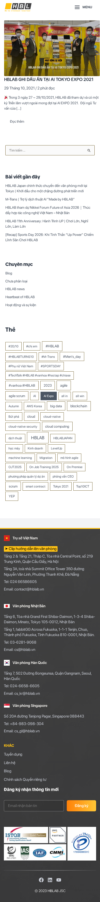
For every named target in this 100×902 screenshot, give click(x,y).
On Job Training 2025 (44, 467)
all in (64, 396)
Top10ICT (82, 486)
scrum (13, 486)
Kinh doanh (35, 448)
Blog (8, 273)
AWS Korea (34, 406)
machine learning (20, 458)
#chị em (31, 346)
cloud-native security (22, 426)
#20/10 (13, 346)
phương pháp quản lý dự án (26, 476)
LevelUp (56, 448)
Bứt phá (13, 416)
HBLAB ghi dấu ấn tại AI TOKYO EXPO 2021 (48, 79)
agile (63, 385)
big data (56, 406)
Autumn (13, 406)
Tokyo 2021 (60, 486)
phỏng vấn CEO (63, 476)
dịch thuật (15, 438)
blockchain (78, 406)
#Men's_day (72, 356)
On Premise (75, 467)
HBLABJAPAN (62, 438)
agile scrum (17, 396)
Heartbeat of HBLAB (20, 297)
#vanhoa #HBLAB (22, 385)
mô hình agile (69, 458)
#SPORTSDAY (51, 366)
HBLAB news (15, 289)
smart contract (35, 486)
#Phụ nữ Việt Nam (20, 366)
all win (80, 396)
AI (34, 396)
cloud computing (57, 426)
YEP (12, 496)
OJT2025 (15, 467)
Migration (46, 458)
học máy (14, 448)
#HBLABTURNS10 (21, 357)
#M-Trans (48, 357)
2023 (48, 385)
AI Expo (49, 396)
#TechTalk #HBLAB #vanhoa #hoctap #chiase (39, 375)
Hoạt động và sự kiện (20, 305)
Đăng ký (81, 805)
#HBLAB (52, 346)
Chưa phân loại (16, 281)
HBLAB (37, 437)
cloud (31, 416)
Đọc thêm (17, 120)
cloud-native (52, 416)
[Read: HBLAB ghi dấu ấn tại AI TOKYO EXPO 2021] (52, 48)
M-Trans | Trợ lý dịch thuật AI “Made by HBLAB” (40, 199)
